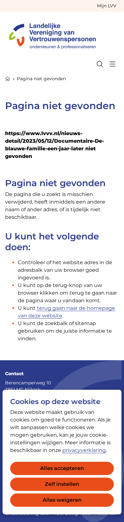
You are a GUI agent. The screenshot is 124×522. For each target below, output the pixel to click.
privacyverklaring (84, 450)
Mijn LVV (106, 6)
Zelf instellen (62, 484)
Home (7, 78)
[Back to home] (55, 35)
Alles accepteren (62, 468)
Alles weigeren (62, 500)
